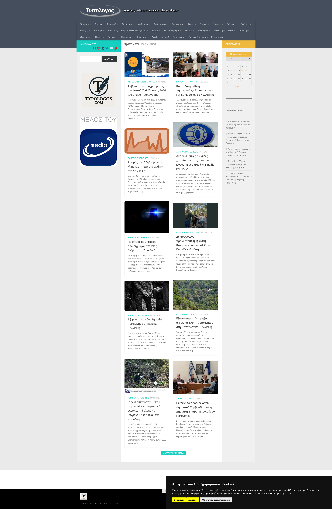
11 (231, 71)
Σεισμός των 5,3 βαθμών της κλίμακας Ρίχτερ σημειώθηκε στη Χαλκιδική (146, 167)
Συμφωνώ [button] (179, 500)
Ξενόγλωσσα (179, 37)
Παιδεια (98, 37)
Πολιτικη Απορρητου (198, 37)
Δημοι (179, 399)
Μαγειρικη (218, 30)
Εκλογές (84, 30)
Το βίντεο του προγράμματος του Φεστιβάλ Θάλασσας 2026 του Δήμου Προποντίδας (147, 90)
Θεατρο (155, 30)
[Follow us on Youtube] (111, 48)
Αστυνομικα (182, 152)
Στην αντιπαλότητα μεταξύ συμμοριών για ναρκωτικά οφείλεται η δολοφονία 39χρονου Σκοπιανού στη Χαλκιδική (144, 410)
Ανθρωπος (143, 24)
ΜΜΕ (230, 30)
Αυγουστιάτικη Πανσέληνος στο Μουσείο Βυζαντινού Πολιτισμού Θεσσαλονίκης (238, 152)
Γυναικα (203, 24)
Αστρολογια (177, 24)
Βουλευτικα (181, 82)
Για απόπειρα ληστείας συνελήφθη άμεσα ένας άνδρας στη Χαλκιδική (142, 246)
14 (242, 71)
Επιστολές (113, 30)
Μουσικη (243, 30)
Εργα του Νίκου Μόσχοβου (133, 30)
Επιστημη (98, 30)
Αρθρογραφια (160, 24)
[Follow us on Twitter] (106, 48)
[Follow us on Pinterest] (98, 48)
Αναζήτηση (109, 59)
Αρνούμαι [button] (192, 500)
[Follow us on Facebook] (94, 48)
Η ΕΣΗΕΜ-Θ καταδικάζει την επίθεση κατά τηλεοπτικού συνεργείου (238, 124)
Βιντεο (191, 24)
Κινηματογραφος (171, 30)
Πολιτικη (112, 37)
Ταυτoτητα (84, 24)
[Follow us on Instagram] (115, 48)
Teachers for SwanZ (161, 37)
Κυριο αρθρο (112, 24)
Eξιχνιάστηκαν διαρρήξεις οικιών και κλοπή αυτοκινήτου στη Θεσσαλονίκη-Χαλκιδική (194, 323)
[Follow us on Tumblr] (102, 48)
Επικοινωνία (217, 37)
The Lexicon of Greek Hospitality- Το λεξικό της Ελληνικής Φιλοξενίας (236, 164)
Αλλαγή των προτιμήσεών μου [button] (216, 500)
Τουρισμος (142, 37)
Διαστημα (217, 24)
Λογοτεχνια (203, 30)
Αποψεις (99, 24)
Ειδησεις (231, 24)
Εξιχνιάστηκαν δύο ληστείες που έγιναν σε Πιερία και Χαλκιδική (145, 324)
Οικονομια (85, 37)
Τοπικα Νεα (142, 158)
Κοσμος (188, 30)
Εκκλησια (244, 24)
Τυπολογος (100, 10)
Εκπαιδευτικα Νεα (184, 232)
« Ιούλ (238, 86)
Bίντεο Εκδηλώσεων (137, 82)
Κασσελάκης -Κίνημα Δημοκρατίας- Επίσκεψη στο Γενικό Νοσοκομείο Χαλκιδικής (195, 90)
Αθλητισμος (127, 24)
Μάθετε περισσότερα (173, 453)
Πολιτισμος (126, 37)
